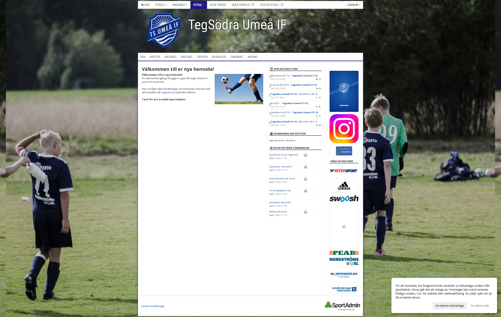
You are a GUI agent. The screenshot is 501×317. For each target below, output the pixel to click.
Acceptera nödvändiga (450, 305)
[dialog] (444, 295)
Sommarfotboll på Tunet (282, 178)
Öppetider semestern (280, 166)
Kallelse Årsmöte (278, 211)
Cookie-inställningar (153, 306)
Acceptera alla (480, 305)
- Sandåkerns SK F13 (294, 93)
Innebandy (179, 4)
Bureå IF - (289, 103)
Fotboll (160, 4)
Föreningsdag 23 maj (280, 190)
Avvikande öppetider (280, 202)
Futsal (197, 4)
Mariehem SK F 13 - (294, 75)
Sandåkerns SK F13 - (294, 112)
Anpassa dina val (405, 305)
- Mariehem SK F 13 (294, 121)
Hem (146, 4)
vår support (164, 92)
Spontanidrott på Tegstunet (283, 154)
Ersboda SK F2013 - (294, 84)
